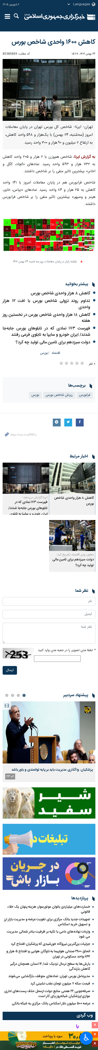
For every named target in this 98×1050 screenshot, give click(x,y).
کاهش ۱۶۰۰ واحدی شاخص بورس (53, 42)
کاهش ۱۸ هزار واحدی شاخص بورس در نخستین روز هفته (46, 318)
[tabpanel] (49, 741)
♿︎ (86, 1037)
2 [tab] (18, 695)
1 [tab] (24, 695)
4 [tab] (6, 695)
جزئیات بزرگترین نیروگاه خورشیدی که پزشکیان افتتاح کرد (50, 944)
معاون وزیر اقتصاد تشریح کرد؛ (75, 554)
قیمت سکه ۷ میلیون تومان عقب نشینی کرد (60, 984)
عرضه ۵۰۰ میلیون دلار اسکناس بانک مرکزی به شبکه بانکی (51, 1003)
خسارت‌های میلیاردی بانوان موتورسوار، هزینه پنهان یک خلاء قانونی (48, 909)
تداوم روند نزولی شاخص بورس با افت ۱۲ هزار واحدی (46, 304)
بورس (44, 353)
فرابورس (84, 395)
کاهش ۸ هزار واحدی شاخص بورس (60, 293)
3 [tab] (12, 695)
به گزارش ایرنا (84, 157)
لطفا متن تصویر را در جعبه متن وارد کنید (66, 650)
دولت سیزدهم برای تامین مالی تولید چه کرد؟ (53, 342)
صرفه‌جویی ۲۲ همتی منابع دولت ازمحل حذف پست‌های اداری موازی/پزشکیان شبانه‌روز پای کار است (47, 993)
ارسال (10, 670)
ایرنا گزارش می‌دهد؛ (35, 497)
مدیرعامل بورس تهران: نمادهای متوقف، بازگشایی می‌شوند (49, 976)
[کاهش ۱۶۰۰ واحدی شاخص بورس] (49, 90)
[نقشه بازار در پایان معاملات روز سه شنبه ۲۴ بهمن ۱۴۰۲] (49, 237)
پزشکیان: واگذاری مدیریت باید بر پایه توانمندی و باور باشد (52, 770)
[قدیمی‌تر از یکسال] (72, 478)
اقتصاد (55, 353)
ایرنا (54, 17)
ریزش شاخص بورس (59, 395)
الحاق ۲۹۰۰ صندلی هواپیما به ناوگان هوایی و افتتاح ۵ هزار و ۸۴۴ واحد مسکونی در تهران (48, 954)
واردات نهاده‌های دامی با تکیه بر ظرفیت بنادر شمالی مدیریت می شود (48, 934)
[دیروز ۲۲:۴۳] (49, 732)
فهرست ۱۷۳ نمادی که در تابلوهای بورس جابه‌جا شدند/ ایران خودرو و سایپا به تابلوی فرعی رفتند (46, 331)
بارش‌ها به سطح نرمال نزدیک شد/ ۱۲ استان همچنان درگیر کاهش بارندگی (50, 966)
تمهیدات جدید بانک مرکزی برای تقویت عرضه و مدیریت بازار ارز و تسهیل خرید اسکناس (47, 922)
